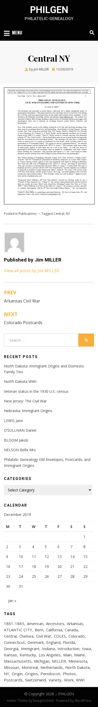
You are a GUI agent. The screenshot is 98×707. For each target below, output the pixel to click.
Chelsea (26, 636)
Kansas (10, 654)
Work (68, 679)
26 (47, 576)
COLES (60, 636)
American (35, 623)
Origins (31, 673)
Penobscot (50, 673)
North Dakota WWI (20, 381)
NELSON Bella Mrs (20, 449)
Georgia (11, 648)
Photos (69, 673)
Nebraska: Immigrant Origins (28, 410)
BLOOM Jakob (16, 440)
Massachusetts (17, 661)
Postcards (13, 679)
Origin (17, 673)
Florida (69, 642)
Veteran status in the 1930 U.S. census (36, 391)
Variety (55, 679)
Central (59, 213)
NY (68, 213)
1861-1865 (14, 623)
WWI (80, 679)
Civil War (43, 636)
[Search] (90, 32)
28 (72, 576)
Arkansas (75, 623)
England (53, 642)
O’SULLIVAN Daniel (20, 430)
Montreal (30, 667)
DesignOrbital (43, 700)
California (54, 629)
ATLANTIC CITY (18, 629)
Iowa (86, 648)
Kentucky (28, 654)
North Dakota (77, 667)
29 (85, 576)
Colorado (76, 636)
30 (8, 586)
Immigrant (30, 648)
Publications (28, 213)
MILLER (59, 661)
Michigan (41, 661)
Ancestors (55, 623)
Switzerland (35, 679)
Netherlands (52, 667)
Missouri (11, 667)
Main (67, 654)
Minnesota (77, 661)
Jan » (12, 600)
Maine (79, 654)
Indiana (48, 648)
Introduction (68, 648)
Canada (71, 629)
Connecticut (14, 642)
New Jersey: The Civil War (25, 401)
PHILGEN (49, 9)
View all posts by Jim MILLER (31, 271)
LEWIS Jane (13, 420)
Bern (39, 629)
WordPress (83, 700)
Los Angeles (50, 654)
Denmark (35, 642)
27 (59, 576)
